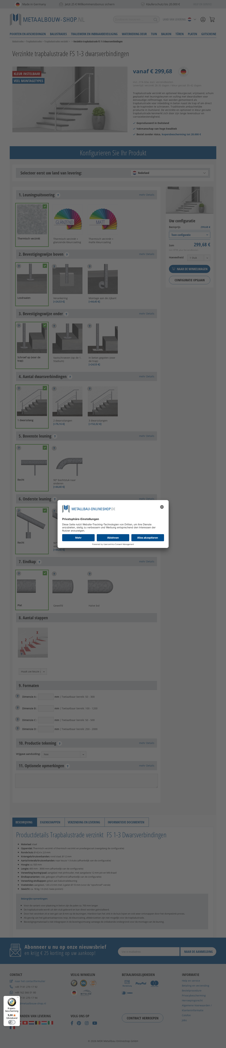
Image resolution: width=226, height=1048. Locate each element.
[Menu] (18, 998)
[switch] (11, 1022)
